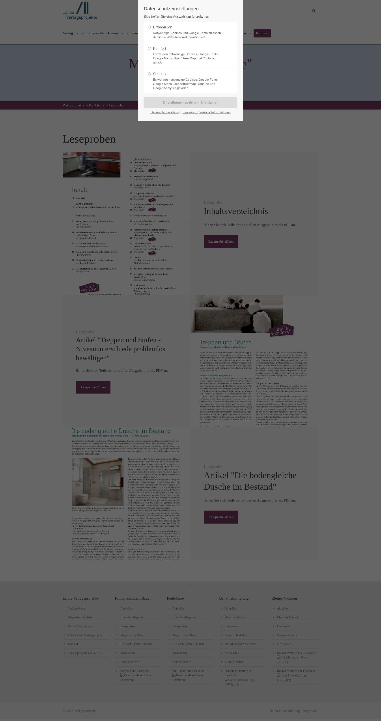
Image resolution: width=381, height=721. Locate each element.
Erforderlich (187, 32)
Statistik (186, 81)
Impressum (190, 112)
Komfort (186, 55)
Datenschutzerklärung (166, 112)
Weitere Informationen (215, 112)
